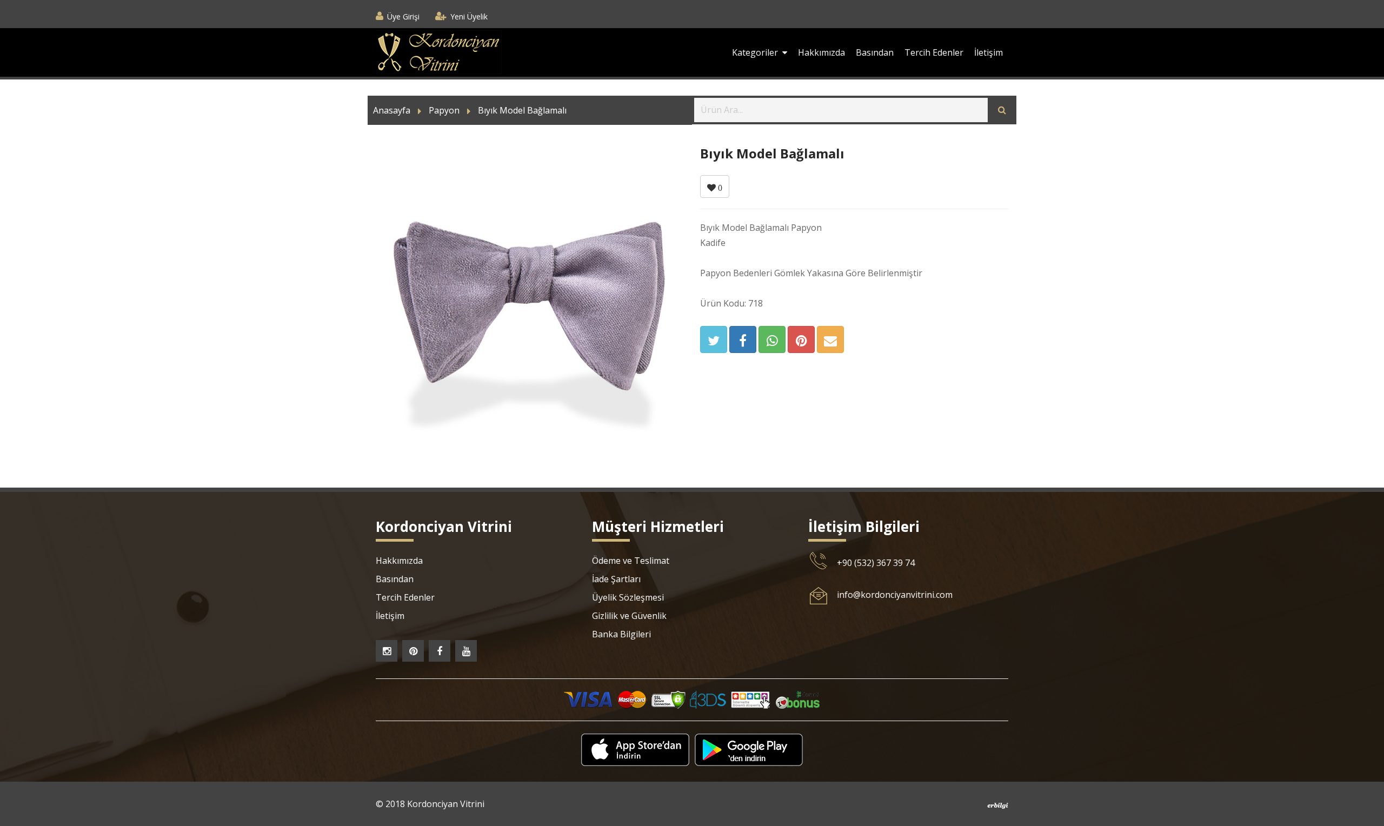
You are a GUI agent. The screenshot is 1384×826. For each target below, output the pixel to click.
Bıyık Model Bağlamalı (522, 110)
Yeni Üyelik (469, 16)
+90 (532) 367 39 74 (876, 563)
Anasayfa (391, 110)
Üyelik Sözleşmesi (628, 597)
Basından (875, 52)
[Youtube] (466, 651)
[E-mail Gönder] (830, 339)
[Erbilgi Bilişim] (997, 805)
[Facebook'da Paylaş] (742, 339)
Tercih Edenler (933, 52)
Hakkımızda (821, 52)
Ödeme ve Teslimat (630, 561)
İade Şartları (616, 579)
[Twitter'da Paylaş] (713, 339)
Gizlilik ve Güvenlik (629, 616)
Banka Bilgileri (621, 634)
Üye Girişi (403, 16)
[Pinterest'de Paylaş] (801, 339)
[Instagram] (386, 651)
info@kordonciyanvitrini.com (895, 595)
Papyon (444, 110)
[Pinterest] (413, 651)
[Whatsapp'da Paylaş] (772, 339)
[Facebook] (439, 651)
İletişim (988, 52)
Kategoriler (757, 52)
